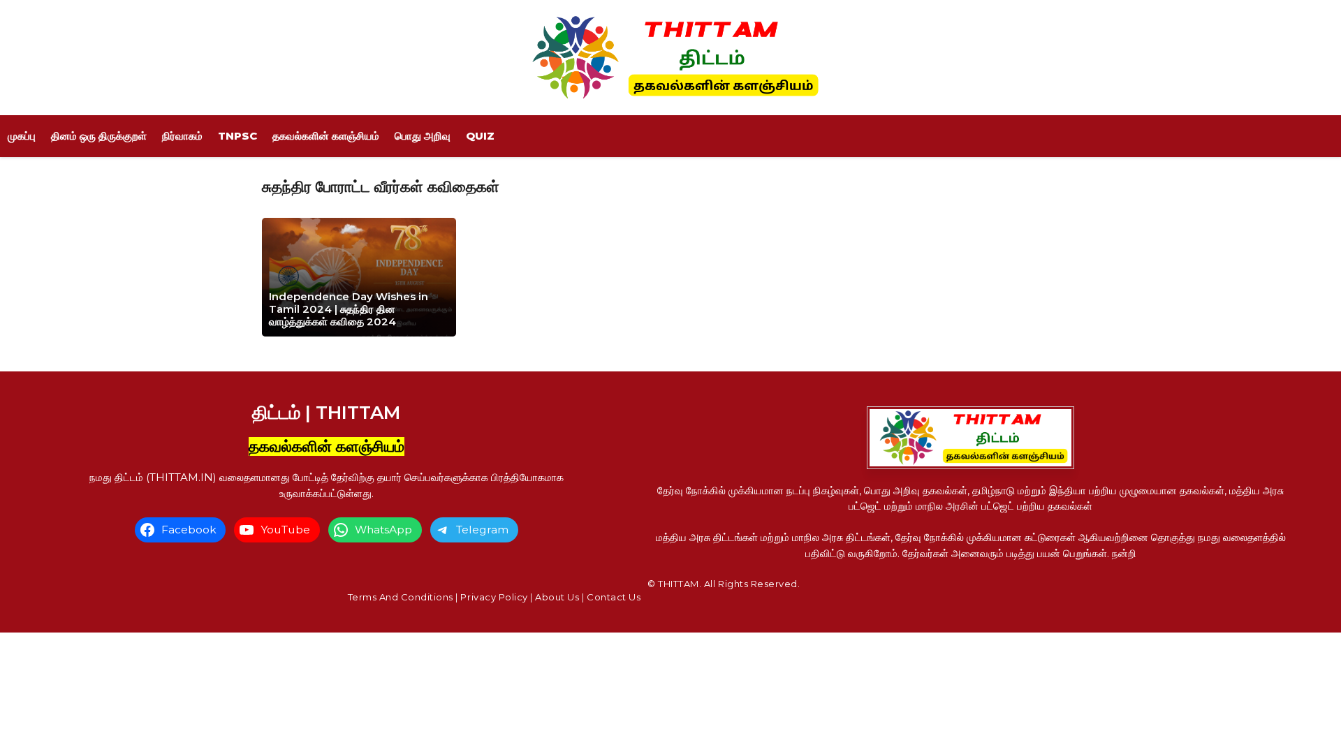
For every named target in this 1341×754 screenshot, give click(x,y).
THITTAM (678, 583)
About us (557, 597)
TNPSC (237, 135)
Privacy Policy (493, 597)
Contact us (613, 597)
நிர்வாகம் (182, 135)
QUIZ (480, 135)
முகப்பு (22, 135)
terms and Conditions (400, 597)
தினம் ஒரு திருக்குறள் (99, 135)
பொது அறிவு (422, 135)
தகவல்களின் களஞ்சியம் (325, 135)
